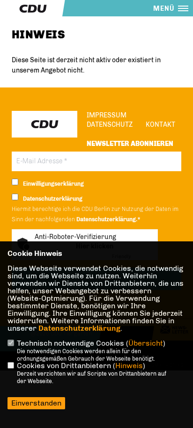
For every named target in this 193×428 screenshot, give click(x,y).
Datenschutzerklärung (79, 328)
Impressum (106, 115)
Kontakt (160, 125)
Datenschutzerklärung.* (108, 219)
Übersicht (145, 343)
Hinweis (129, 365)
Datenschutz (110, 125)
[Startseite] (44, 124)
